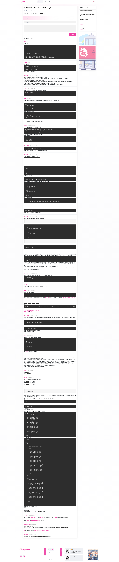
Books (50, 1)
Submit (72, 34)
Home (34, 1)
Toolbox (56, 1)
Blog (46, 1)
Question (40, 1)
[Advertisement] (87, 51)
